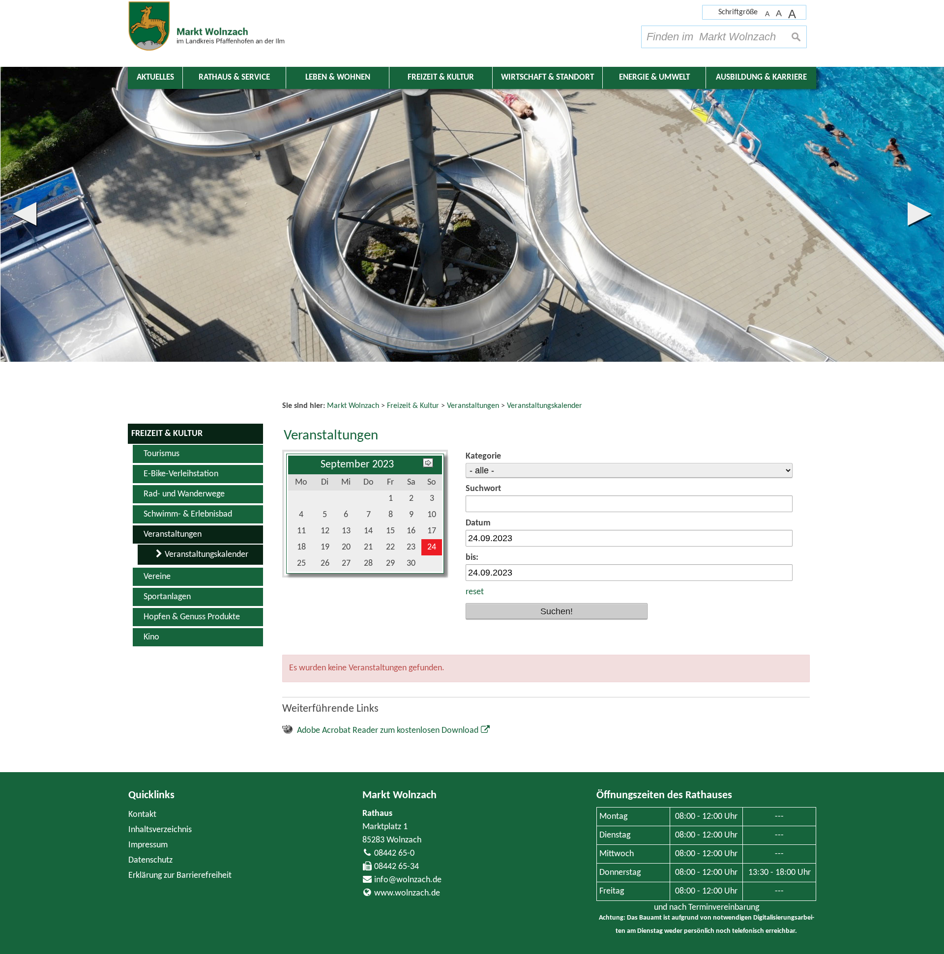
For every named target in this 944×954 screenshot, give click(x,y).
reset (475, 592)
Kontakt (142, 814)
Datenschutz (150, 860)
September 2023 (357, 465)
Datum (478, 523)
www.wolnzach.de (407, 893)
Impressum (148, 845)
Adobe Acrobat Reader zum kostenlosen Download (387, 730)
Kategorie (483, 456)
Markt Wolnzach (399, 795)
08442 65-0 (394, 853)
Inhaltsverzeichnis (160, 830)
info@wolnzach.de (408, 880)
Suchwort (483, 488)
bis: (472, 557)
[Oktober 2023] (428, 465)
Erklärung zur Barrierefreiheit (180, 875)
